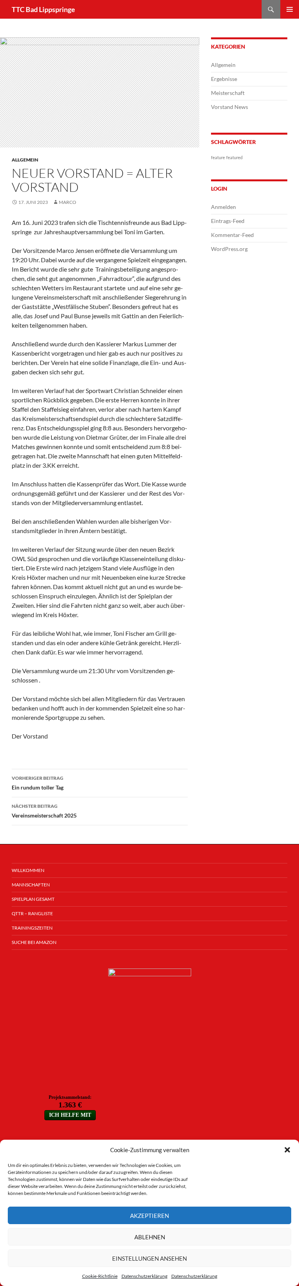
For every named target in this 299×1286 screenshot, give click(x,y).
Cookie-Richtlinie (100, 1276)
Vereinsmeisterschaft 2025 (44, 811)
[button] (287, 1150)
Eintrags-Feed (227, 221)
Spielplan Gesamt (33, 899)
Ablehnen (149, 1236)
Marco (67, 202)
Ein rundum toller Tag (37, 783)
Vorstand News (229, 107)
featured (234, 157)
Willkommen (28, 870)
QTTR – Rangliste (32, 913)
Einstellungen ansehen (149, 1258)
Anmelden (223, 207)
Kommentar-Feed (232, 235)
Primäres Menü (289, 9)
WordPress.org (229, 249)
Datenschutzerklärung (144, 1276)
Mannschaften (31, 885)
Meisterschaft (227, 92)
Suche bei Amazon (34, 942)
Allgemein (25, 160)
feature (218, 157)
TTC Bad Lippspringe (43, 9)
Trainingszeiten (32, 928)
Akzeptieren (149, 1215)
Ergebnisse (224, 78)
